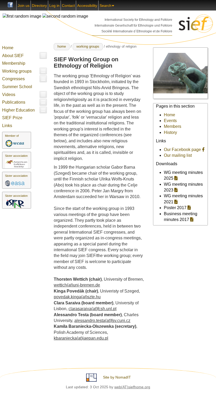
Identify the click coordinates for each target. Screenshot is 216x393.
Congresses (13, 79)
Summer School (17, 86)
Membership (13, 63)
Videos (8, 94)
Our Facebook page (183, 149)
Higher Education (18, 110)
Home (7, 48)
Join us (24, 5)
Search (105, 5)
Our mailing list (178, 155)
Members (172, 126)
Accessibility (87, 5)
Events (170, 120)
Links (7, 125)
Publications (13, 102)
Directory (39, 5)
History (170, 132)
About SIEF (13, 55)
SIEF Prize (12, 117)
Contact (68, 5)
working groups (87, 46)
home (61, 46)
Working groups (17, 71)
